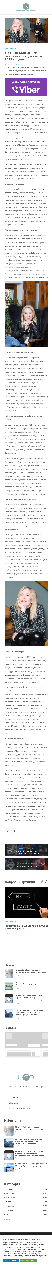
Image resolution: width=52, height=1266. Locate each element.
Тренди (29, 848)
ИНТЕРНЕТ (26, 1206)
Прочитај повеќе (10, 1260)
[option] (26, 910)
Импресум (14, 1102)
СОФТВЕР (20, 848)
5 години (8, 64)
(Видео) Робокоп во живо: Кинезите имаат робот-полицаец (30, 1128)
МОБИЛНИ (26, 1193)
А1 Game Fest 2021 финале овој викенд (22, 866)
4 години (8, 933)
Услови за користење (19, 1108)
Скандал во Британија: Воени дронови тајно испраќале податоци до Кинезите (28, 1141)
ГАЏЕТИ (26, 1202)
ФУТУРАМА (26, 1189)
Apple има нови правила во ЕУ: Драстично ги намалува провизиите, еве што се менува (29, 1153)
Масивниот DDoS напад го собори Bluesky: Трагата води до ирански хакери (31, 1166)
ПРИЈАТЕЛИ (10, 49)
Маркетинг (14, 1097)
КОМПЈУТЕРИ (26, 1198)
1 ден (17, 975)
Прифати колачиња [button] (28, 1260)
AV (26, 1214)
